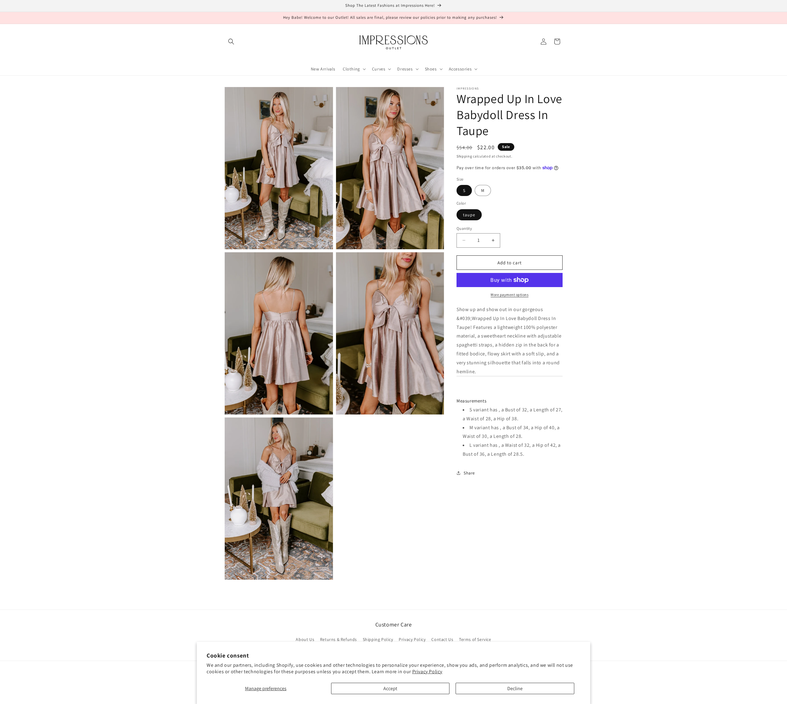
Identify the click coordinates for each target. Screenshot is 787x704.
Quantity (464, 228)
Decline (515, 688)
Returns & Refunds (338, 639)
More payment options (509, 294)
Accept (390, 688)
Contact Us (442, 639)
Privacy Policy (427, 671)
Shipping (464, 156)
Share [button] (469, 473)
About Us (305, 639)
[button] (231, 41)
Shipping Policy (378, 639)
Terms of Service (475, 639)
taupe (469, 214)
